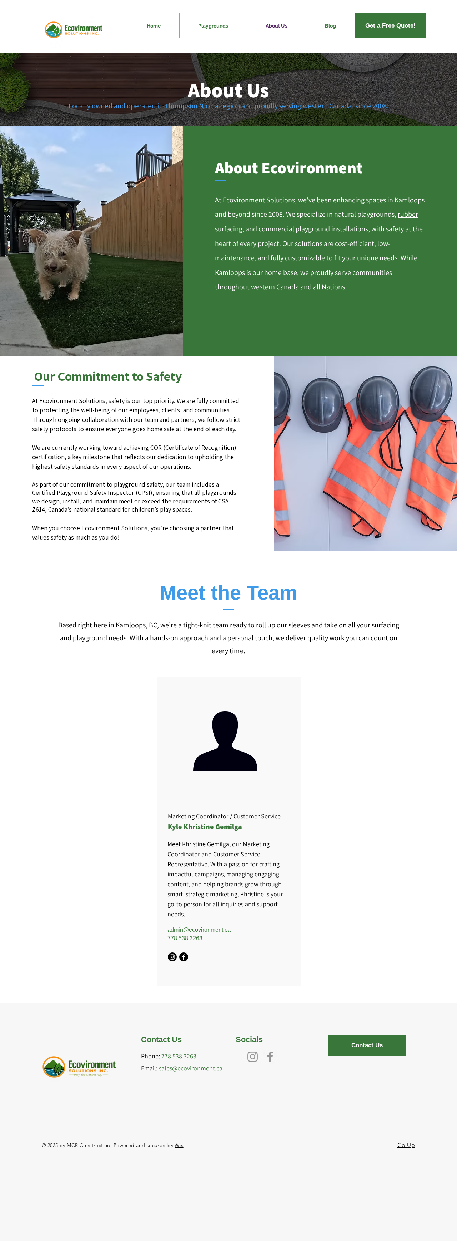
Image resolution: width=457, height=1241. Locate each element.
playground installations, (333, 228)
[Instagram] (172, 956)
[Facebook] (183, 956)
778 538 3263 (184, 938)
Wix (179, 1145)
